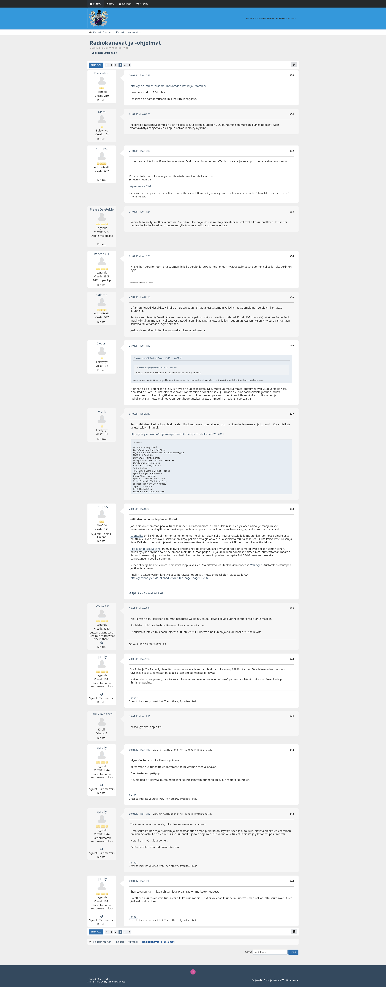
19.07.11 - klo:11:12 (139, 716)
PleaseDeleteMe (102, 209)
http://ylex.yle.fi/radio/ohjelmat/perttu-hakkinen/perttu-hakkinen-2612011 (177, 434)
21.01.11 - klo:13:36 (139, 151)
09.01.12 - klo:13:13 (139, 881)
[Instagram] (193, 971)
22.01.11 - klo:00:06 (139, 297)
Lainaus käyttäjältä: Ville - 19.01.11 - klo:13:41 (158, 367)
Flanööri (133, 698)
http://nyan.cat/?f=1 (140, 186)
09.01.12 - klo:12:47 (139, 813)
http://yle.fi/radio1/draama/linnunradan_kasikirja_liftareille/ (168, 86)
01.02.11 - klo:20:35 (139, 413)
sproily (102, 657)
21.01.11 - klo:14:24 (139, 211)
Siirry (248, 952)
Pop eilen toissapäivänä (145, 549)
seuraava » (110, 52)
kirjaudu (292, 18)
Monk (102, 411)
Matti (102, 112)
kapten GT (101, 254)
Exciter (102, 343)
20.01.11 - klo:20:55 (139, 75)
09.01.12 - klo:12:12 (139, 750)
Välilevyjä (256, 565)
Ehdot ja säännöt (273, 980)
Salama (101, 295)
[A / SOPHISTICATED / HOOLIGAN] (101, 643)
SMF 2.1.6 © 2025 (96, 981)
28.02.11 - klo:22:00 (139, 659)
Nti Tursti (101, 149)
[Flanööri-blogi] (101, 694)
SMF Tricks (103, 978)
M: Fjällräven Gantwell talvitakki (146, 593)
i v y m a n (102, 606)
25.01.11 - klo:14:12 (139, 345)
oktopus (102, 507)
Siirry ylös (96, 932)
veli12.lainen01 (102, 714)
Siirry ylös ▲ (292, 980)
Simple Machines (116, 981)
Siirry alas (96, 65)
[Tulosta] (294, 64)
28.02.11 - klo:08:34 (139, 608)
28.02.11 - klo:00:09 (139, 509)
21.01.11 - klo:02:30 (139, 114)
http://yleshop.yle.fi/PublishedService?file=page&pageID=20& (169, 578)
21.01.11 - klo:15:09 (139, 256)
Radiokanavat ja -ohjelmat (125, 42)
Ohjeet (255, 980)
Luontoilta (136, 535)
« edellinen (96, 52)
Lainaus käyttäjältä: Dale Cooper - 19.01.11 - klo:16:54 (158, 358)
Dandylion (101, 73)
